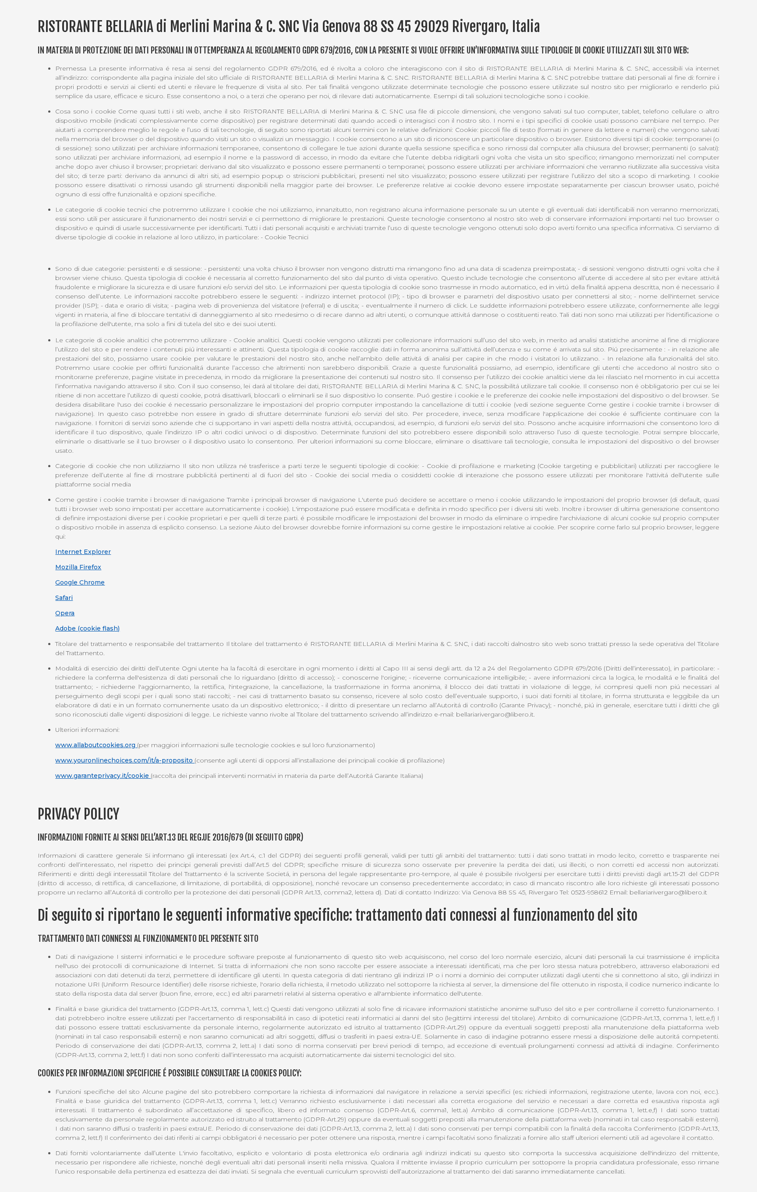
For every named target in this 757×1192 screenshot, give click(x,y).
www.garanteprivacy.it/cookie (103, 776)
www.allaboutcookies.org (96, 745)
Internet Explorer (83, 552)
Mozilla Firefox (78, 567)
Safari (64, 598)
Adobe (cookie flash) (87, 628)
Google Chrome (80, 582)
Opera (64, 613)
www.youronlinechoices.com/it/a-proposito (125, 760)
